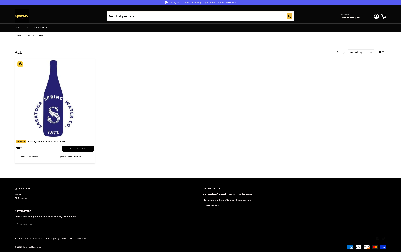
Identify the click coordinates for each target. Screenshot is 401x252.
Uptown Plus (229, 2)
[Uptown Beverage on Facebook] (377, 238)
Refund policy (52, 238)
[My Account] (376, 16)
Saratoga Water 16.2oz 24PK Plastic (41, 141)
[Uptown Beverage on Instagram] (383, 238)
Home (18, 27)
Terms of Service (33, 238)
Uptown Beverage (31, 247)
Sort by (341, 52)
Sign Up (129, 224)
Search (18, 238)
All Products (36, 27)
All (29, 35)
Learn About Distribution (75, 238)
